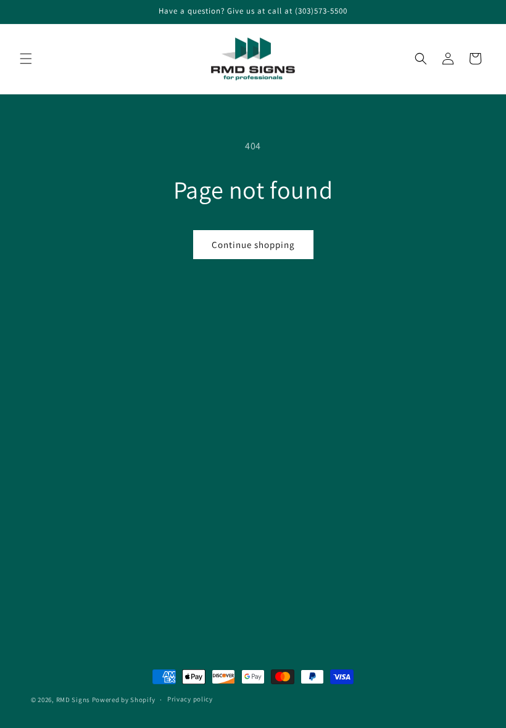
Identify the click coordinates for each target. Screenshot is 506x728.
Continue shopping (253, 244)
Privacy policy (190, 699)
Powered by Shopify (124, 699)
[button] (25, 58)
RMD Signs (73, 699)
